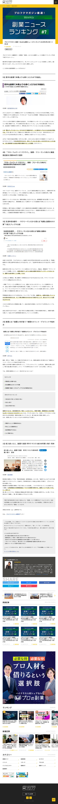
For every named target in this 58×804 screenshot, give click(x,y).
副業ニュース (8, 49)
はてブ (11, 586)
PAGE (54, 800)
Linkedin (38, 574)
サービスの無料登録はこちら (11, 551)
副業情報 (8, 46)
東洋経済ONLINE (12, 108)
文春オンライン (12, 256)
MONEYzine (11, 186)
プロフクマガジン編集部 (13, 514)
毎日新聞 (10, 474)
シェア (29, 582)
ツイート (11, 582)
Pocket (29, 586)
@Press (10, 356)
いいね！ (48, 582)
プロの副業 (45, 574)
